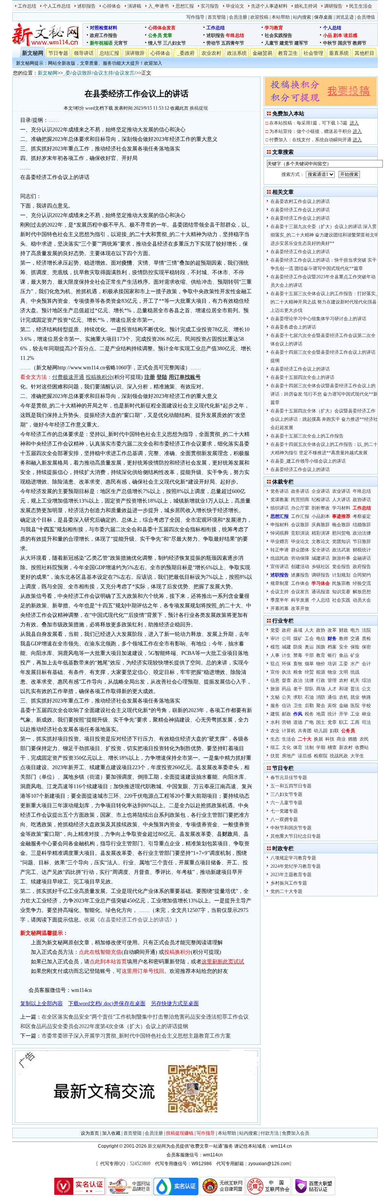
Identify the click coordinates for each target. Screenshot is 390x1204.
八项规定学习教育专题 (293, 858)
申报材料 (279, 524)
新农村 (346, 747)
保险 (355, 647)
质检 (366, 638)
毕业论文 (235, 6)
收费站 (362, 747)
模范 (275, 647)
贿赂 (352, 739)
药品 (286, 688)
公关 (286, 697)
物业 (332, 672)
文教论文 (321, 541)
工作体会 (300, 583)
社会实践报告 (278, 35)
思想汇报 (185, 6)
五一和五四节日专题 (291, 786)
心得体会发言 (162, 27)
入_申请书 (158, 6)
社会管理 (313, 53)
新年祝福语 (101, 43)
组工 (275, 747)
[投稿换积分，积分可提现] (321, 104)
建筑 (275, 714)
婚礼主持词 (305, 6)
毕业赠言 (279, 541)
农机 (343, 697)
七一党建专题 (284, 811)
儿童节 (271, 43)
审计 (275, 638)
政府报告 (362, 566)
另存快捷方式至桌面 (175, 1003)
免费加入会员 (295, 1133)
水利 (275, 722)
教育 (320, 655)
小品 (327, 35)
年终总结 (235, 35)
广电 (309, 722)
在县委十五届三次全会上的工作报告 (307, 436)
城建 (286, 647)
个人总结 (332, 27)
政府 (286, 630)
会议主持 (103, 73)
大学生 (357, 755)
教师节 (359, 43)
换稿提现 (199, 108)
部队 (309, 688)
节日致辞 (362, 541)
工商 (355, 722)
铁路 (366, 697)
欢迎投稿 (259, 17)
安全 (343, 647)
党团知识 (341, 541)
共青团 (305, 730)
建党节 (286, 43)
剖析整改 (321, 508)
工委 (343, 663)
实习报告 (210, 6)
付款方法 (270, 1133)
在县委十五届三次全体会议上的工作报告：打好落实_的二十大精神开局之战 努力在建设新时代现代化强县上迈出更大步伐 (324, 302)
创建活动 (300, 566)
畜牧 (297, 663)
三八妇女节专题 (286, 794)
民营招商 (300, 499)
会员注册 (238, 17)
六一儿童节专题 (286, 802)
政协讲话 (362, 499)
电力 (355, 630)
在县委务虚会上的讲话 (293, 327)
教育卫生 (288, 53)
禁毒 (297, 655)
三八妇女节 (174, 43)
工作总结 (27, 6)
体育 (297, 747)
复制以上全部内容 (41, 1003)
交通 (355, 638)
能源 (320, 672)
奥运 (309, 647)
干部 (309, 655)
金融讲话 (362, 558)
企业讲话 (321, 491)
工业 (355, 714)
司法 (366, 722)
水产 (355, 663)
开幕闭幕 (279, 608)
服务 (275, 705)
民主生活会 (360, 6)
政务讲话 (300, 491)
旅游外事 (341, 558)
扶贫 (275, 755)
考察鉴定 (362, 516)
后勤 (309, 705)
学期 (320, 747)
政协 (320, 630)
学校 (366, 705)
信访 (286, 705)
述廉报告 (300, 575)
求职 (297, 697)
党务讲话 (279, 491)
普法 (355, 688)
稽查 (332, 747)
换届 (318, 739)
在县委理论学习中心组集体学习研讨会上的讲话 (318, 318)
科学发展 (300, 600)
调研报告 (333, 6)
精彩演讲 (321, 533)
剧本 (337, 35)
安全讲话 (321, 549)
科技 (329, 739)
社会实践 (341, 600)
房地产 (289, 755)
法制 (309, 747)
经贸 (309, 672)
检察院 (321, 755)
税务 (309, 714)
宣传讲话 (279, 566)
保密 (366, 647)
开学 (343, 714)
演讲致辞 (135, 53)
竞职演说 (300, 533)
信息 (275, 680)
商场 (320, 688)
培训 (332, 663)
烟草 (309, 663)
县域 (297, 630)
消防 (320, 697)
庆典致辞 (321, 524)
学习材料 (341, 508)
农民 (364, 739)
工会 (309, 638)
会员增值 (366, 17)
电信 (320, 638)
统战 (355, 672)
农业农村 (211, 53)
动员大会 (362, 600)
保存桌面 (323, 17)
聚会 (320, 705)
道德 (297, 722)
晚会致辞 (341, 524)
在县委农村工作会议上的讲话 (300, 201)
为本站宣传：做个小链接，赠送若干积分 (315, 131)
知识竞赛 (341, 591)
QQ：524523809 (134, 1163)
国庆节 (345, 43)
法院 (366, 630)
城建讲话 (321, 558)
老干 (297, 688)
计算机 (289, 730)
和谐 (343, 688)
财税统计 (362, 549)
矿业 (355, 655)
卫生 (297, 705)
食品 (343, 655)
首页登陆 (217, 17)
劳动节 (213, 43)
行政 (320, 680)
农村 (343, 680)
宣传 (275, 672)
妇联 (334, 730)
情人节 (155, 43)
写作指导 (195, 17)
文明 (343, 672)
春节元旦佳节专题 (288, 777)
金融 (343, 705)
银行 (332, 655)
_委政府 (186, 53)
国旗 (320, 647)
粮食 (297, 672)
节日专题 (58, 53)
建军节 (301, 43)
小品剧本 (321, 516)
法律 (309, 680)
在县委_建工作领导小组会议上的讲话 (308, 461)
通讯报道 (321, 591)
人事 (275, 655)
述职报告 (86, 6)
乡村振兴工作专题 (288, 883)
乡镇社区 (321, 566)
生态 (275, 739)
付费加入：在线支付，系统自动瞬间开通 (315, 139)
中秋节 (330, 43)
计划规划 (341, 575)
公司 (286, 638)
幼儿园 (321, 730)
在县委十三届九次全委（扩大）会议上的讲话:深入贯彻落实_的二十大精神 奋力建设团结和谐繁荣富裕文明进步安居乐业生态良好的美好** (324, 235)
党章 (167, 35)
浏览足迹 (345, 17)
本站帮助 (281, 17)
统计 (332, 714)
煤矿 (297, 638)
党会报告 (341, 566)
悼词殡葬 (279, 533)
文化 (286, 747)
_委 (66, 73)
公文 (366, 688)
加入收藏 (111, 1133)
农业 (275, 730)
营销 (286, 722)
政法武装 (341, 549)
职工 (343, 722)
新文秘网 (32, 53)
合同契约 (362, 575)
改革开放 (300, 608)
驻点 (275, 663)
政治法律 (362, 533)
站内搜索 (302, 17)
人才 (332, 688)
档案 (332, 647)
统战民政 (279, 558)
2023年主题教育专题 (291, 874)
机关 (355, 680)
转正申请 (279, 549)
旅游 (275, 688)
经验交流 (362, 583)
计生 (286, 655)
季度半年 (279, 600)
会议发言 (124, 73)
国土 (320, 722)
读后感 (350, 35)
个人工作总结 (56, 6)
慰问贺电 (341, 533)
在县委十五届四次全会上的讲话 (302, 377)
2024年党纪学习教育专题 (295, 866)
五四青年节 (232, 43)
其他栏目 (364, 53)
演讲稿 (134, 6)
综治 (366, 680)
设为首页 (90, 1133)
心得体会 (111, 6)
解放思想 (362, 591)
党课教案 (279, 499)
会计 (366, 663)
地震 (320, 714)
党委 (275, 630)
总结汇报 (109, 53)
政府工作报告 (103, 35)
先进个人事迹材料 (269, 6)
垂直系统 (339, 53)
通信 (332, 697)
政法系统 (237, 53)
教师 (343, 638)
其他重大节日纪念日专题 (295, 836)
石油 (309, 697)
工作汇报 (300, 516)
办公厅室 (300, 508)
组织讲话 (279, 508)
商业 (341, 739)
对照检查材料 (103, 27)
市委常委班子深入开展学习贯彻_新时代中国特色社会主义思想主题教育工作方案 (136, 1036)
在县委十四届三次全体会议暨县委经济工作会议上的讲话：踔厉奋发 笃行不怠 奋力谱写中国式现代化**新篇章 (324, 394)
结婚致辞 (362, 524)
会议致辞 (82, 73)
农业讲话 (341, 491)
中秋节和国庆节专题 (291, 827)
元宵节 (121, 43)
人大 (309, 630)
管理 (332, 680)
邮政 (286, 714)
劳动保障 (300, 558)
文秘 (275, 697)
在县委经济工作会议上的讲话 (300, 209)
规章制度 (279, 583)
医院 (355, 705)
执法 (286, 672)
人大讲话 (341, 499)
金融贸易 (262, 53)
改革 (332, 630)
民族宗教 (341, 583)
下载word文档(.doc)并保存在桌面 (106, 1003)
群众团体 (300, 549)
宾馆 (332, 705)
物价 (320, 663)
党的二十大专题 (286, 891)
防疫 (297, 647)
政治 (297, 680)
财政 (343, 630)
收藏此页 (179, 108)
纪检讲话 (321, 499)
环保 (286, 663)
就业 (355, 697)
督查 (286, 680)
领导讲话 (84, 53)
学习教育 (274, 27)
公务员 (155, 35)
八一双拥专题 (284, 819)
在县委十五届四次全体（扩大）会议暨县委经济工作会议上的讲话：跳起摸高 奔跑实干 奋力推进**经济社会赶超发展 (324, 419)
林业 (366, 714)
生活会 (289, 739)
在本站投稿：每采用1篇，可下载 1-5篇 (314, 123)
